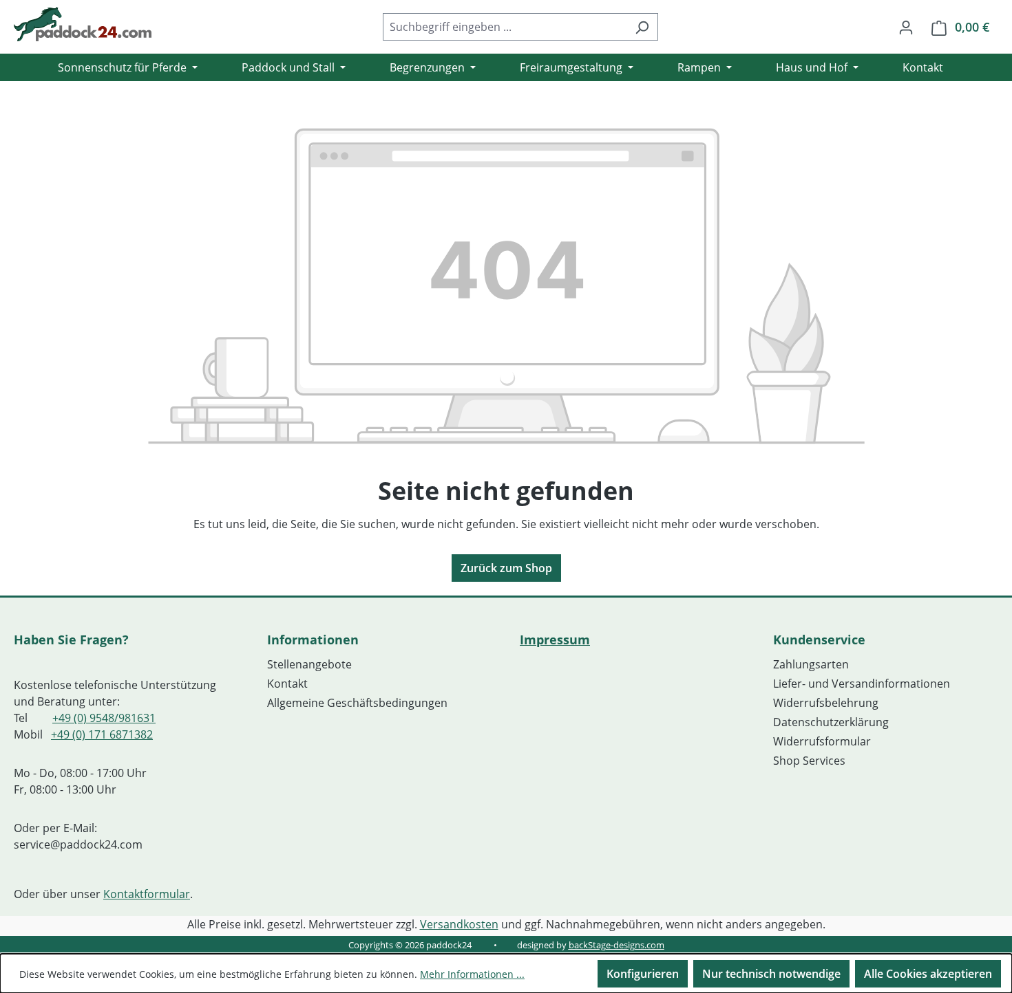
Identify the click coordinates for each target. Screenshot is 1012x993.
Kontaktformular (146, 894)
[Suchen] (642, 27)
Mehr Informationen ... (472, 974)
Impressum (555, 639)
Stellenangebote (309, 664)
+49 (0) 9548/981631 (104, 717)
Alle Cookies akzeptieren (928, 973)
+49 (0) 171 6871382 (102, 734)
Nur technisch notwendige (771, 973)
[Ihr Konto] (906, 27)
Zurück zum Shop (506, 568)
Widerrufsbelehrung (825, 702)
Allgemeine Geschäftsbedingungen (357, 702)
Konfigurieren (643, 973)
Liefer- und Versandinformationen (861, 683)
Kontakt (287, 683)
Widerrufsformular (822, 741)
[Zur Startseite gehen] (82, 24)
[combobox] (504, 27)
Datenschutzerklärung (831, 722)
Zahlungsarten (811, 664)
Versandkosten (459, 924)
